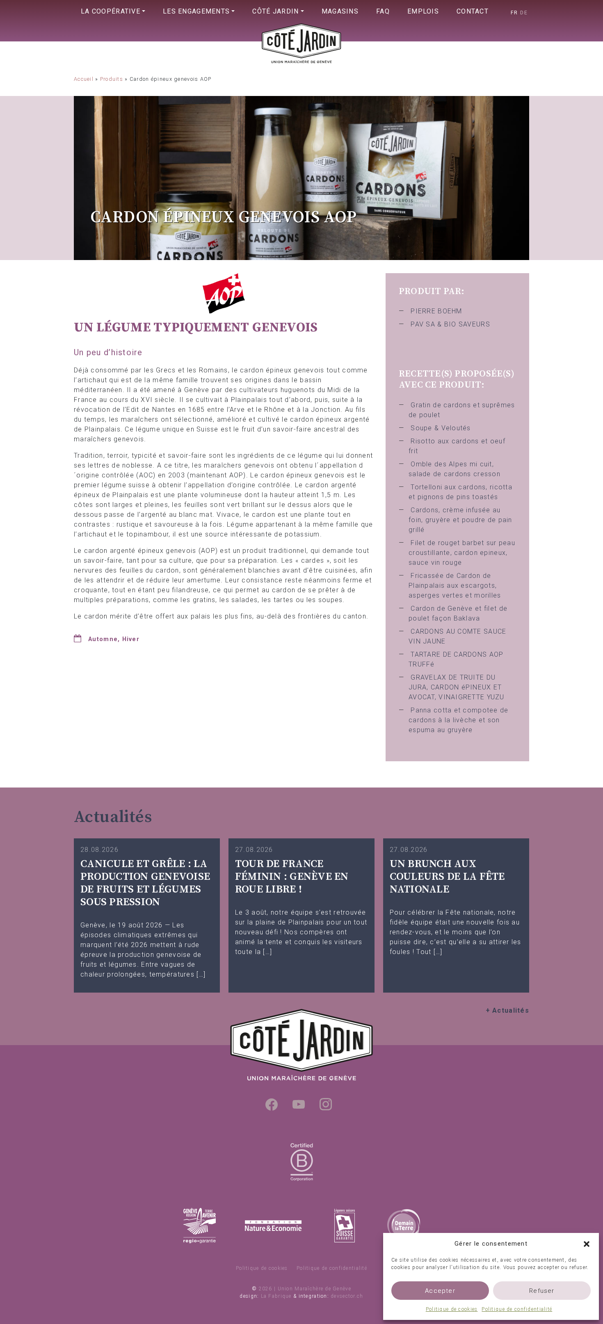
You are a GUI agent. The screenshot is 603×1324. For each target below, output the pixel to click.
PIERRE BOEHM (436, 311)
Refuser (541, 1290)
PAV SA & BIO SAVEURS (450, 324)
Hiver (130, 639)
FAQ (383, 11)
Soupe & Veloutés (441, 428)
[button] (586, 1244)
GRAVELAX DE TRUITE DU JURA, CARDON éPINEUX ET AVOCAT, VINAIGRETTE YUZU (457, 687)
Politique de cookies (452, 1309)
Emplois (423, 11)
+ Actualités (507, 1010)
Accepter (440, 1290)
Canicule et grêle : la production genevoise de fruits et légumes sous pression (145, 883)
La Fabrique (276, 1296)
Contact (473, 11)
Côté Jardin (275, 11)
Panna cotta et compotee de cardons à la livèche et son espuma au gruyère (459, 720)
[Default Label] (299, 1104)
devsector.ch (347, 1296)
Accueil (84, 79)
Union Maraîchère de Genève (301, 60)
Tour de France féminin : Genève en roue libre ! (292, 876)
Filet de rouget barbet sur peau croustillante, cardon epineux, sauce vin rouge (462, 552)
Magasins (340, 11)
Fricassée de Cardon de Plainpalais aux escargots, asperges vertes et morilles (455, 585)
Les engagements (196, 11)
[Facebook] (271, 1104)
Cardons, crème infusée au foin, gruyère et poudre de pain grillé (460, 520)
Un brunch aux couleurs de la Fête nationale (447, 876)
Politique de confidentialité (517, 1309)
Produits (111, 79)
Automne (103, 639)
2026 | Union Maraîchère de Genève (305, 1289)
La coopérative (110, 11)
